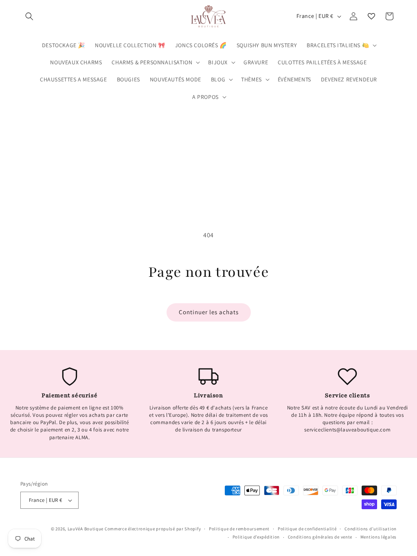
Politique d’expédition (256, 537)
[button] (29, 16)
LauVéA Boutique (86, 529)
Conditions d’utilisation (371, 529)
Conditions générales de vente (320, 537)
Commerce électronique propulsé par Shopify (153, 529)
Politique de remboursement (239, 529)
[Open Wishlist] (371, 16)
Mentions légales (378, 537)
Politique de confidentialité (307, 529)
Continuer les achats (209, 312)
